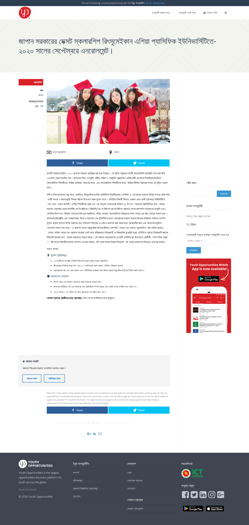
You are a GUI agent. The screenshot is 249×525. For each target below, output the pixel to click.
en (42, 106)
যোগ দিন (76, 496)
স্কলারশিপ (38, 82)
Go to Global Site (155, 3)
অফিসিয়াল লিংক (54, 378)
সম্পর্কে (76, 472)
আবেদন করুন (32, 378)
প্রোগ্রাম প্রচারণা (134, 480)
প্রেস (129, 472)
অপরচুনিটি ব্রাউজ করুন (161, 12)
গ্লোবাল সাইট (211, 12)
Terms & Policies (27, 489)
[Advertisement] (108, 326)
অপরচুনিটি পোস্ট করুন (187, 12)
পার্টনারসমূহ (77, 480)
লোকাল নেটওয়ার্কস (135, 509)
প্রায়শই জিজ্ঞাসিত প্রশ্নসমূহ (85, 488)
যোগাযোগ (131, 488)
